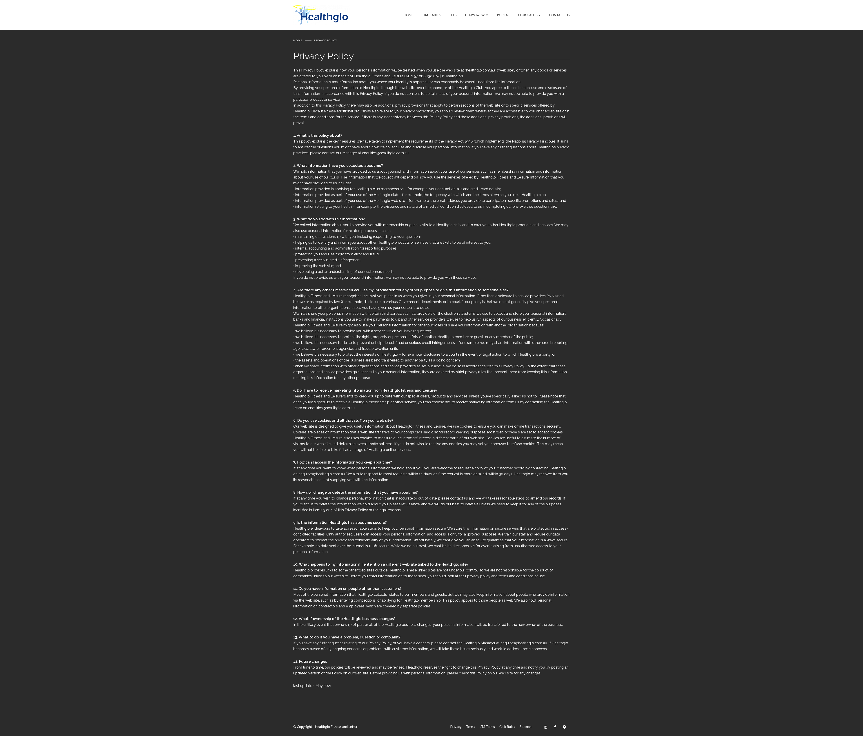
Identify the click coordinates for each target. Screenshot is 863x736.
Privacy (456, 727)
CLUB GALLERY (529, 15)
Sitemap (526, 727)
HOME (408, 15)
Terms (470, 727)
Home (297, 40)
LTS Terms (487, 727)
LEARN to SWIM (476, 15)
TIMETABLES (431, 15)
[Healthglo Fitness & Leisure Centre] (348, 15)
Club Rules (507, 727)
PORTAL (503, 15)
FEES (453, 15)
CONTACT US (559, 15)
